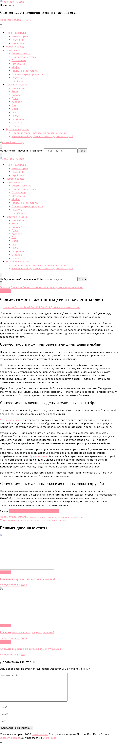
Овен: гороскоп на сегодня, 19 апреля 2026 (27, 632)
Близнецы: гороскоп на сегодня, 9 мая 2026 (27, 579)
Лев (14, 105)
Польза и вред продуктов (27, 74)
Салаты (22, 81)
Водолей (17, 95)
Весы (15, 91)
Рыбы (15, 115)
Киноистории (20, 36)
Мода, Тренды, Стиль (25, 71)
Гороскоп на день (16, 84)
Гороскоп (5, 291)
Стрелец (17, 122)
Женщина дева (9, 420)
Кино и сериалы (16, 33)
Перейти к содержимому (15, 20)
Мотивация (18, 64)
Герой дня (18, 43)
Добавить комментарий (65, 307)
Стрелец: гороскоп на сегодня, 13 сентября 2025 (30, 648)
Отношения (19, 60)
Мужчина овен (38, 456)
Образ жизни (14, 50)
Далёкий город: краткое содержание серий (39, 133)
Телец (15, 126)
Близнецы (18, 88)
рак (14, 112)
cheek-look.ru (40, 734)
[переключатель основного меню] (1, 24)
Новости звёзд (15, 46)
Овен (15, 109)
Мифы (16, 67)
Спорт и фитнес (21, 53)
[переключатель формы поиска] (1, 146)
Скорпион (18, 119)
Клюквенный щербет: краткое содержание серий (42, 136)
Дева (15, 98)
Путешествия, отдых (24, 57)
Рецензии (18, 39)
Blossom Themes (10, 738)
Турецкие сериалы (17, 129)
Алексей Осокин (13, 307)
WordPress (49, 738)
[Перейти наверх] (1, 742)
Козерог (17, 102)
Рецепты (17, 77)
